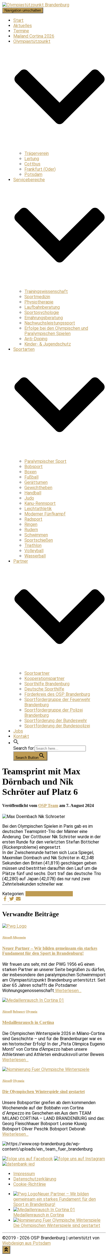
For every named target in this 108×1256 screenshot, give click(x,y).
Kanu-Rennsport (40, 503)
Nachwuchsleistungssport (49, 323)
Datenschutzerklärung (34, 1179)
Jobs (18, 731)
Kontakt (21, 736)
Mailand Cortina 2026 (33, 36)
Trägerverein (36, 153)
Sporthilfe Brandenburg (47, 683)
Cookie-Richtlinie (29, 1184)
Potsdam (33, 174)
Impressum (24, 1173)
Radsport (33, 519)
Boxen (30, 471)
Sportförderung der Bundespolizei (57, 725)
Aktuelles (22, 25)
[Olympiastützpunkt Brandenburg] (35, 4)
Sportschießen (38, 540)
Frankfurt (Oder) (40, 169)
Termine (21, 30)
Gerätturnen (36, 482)
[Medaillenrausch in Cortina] (33, 1000)
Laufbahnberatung (42, 307)
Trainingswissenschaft (46, 291)
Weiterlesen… (67, 990)
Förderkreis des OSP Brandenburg (57, 694)
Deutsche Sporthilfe (44, 689)
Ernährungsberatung (43, 317)
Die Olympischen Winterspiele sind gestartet (43, 1091)
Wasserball (35, 556)
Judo (29, 498)
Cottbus (32, 164)
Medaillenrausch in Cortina (28, 1022)
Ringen (30, 524)
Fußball (31, 477)
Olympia (47, 893)
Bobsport (33, 466)
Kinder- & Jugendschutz (47, 344)
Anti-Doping (35, 338)
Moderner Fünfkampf (45, 514)
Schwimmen (36, 535)
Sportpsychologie (41, 312)
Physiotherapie (38, 302)
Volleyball (33, 550)
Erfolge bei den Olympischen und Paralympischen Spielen (56, 331)
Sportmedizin (37, 296)
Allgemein (19, 937)
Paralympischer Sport (45, 461)
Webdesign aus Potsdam (26, 1243)
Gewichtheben (38, 487)
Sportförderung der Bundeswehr (55, 720)
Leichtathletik (38, 508)
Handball (32, 492)
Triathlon (33, 545)
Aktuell (32, 893)
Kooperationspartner (44, 678)
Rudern (31, 529)
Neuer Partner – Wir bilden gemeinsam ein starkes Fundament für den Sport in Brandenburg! (49, 951)
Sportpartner (37, 673)
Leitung (31, 158)
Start (18, 20)
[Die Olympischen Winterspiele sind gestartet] (45, 1069)
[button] (16, 743)
